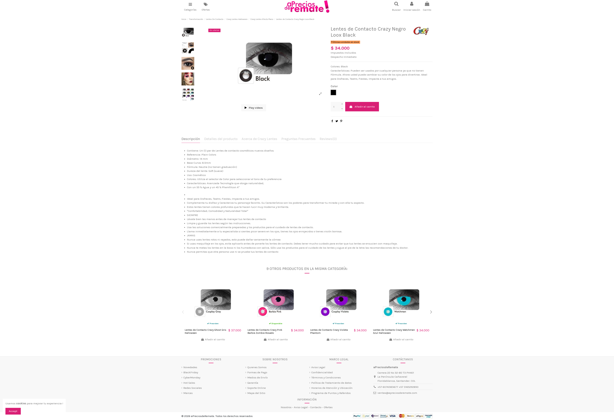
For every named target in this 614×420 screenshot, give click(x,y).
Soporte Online (256, 387)
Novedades (190, 367)
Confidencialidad (322, 372)
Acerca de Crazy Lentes (259, 139)
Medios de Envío (257, 377)
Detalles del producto (221, 139)
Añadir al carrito (365, 106)
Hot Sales (189, 382)
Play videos (255, 107)
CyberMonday (191, 377)
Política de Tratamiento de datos (331, 382)
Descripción (190, 139)
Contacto (315, 407)
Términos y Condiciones (326, 377)
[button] (190, 7)
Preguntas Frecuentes (298, 139)
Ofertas (328, 407)
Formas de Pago (257, 372)
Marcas (188, 393)
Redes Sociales (192, 387)
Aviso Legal (318, 367)
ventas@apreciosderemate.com (397, 392)
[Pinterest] (341, 121)
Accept (13, 411)
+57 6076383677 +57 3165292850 (398, 386)
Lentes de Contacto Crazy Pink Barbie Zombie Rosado (265, 331)
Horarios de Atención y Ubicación (332, 387)
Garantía (252, 382)
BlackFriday (190, 372)
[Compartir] (332, 121)
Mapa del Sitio (256, 393)
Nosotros (286, 407)
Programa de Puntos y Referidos (331, 393)
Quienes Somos (257, 367)
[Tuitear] (336, 121)
